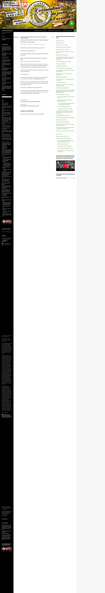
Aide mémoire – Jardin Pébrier (62, 45)
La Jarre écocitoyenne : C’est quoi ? (40, 30)
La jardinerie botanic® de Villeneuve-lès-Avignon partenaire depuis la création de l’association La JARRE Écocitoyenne (65, 91)
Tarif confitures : (59, 134)
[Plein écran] (73, 169)
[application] (65, 166)
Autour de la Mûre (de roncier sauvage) (63, 61)
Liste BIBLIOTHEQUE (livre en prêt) (62, 115)
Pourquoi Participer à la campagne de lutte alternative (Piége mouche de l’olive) (65, 128)
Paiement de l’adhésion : (5, 57)
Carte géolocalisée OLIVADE (61, 65)
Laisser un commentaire (40, 44)
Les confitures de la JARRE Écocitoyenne (64, 148)
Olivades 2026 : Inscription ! (61, 119)
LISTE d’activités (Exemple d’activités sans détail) (65, 117)
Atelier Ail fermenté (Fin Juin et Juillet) (63, 47)
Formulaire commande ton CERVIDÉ (64, 146)
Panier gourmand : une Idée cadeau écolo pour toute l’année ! (7, 214)
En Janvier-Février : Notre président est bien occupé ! (30, 101)
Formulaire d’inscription (67, 30)
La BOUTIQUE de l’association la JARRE (63, 138)
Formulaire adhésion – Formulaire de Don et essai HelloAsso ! (7, 139)
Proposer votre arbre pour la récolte (65, 108)
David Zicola (31, 44)
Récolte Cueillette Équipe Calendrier (64, 106)
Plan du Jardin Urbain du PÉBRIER (62, 122)
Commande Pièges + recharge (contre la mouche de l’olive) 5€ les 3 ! (7, 131)
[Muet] (71, 169)
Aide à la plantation (59, 42)
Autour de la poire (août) (60, 63)
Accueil (3, 36)
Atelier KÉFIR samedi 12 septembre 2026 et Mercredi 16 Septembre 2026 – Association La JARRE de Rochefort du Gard (6, 48)
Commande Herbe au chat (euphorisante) (64, 68)
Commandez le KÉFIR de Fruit (63, 144)
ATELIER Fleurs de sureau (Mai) (62, 54)
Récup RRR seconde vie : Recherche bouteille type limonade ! (6, 64)
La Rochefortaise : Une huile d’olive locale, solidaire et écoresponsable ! (6, 78)
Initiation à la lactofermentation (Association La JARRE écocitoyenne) (6, 144)
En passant (4, 235)
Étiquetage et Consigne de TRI (61, 76)
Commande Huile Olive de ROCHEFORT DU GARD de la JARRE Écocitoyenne (65, 141)
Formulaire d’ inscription (61, 82)
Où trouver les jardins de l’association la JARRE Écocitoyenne (64, 101)
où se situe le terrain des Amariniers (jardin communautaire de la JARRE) (66, 104)
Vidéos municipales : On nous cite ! (62, 136)
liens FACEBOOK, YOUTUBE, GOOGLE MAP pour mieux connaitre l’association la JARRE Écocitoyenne (64, 112)
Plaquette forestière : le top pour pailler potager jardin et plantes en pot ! (65, 125)
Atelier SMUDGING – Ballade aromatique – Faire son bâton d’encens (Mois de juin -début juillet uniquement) (65, 58)
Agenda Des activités (60, 40)
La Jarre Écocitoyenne (7, 30)
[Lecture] (57, 169)
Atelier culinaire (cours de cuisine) (54, 30)
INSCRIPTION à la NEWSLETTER (62, 87)
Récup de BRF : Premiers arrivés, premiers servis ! (29, 105)
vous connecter (28, 114)
